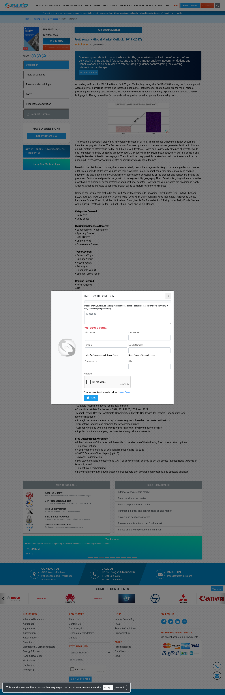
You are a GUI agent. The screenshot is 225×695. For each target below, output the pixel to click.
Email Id (88, 345)
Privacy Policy (124, 392)
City (130, 361)
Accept (107, 687)
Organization (91, 361)
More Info (120, 687)
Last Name (133, 332)
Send (93, 397)
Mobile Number (135, 345)
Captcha (88, 373)
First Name (90, 332)
